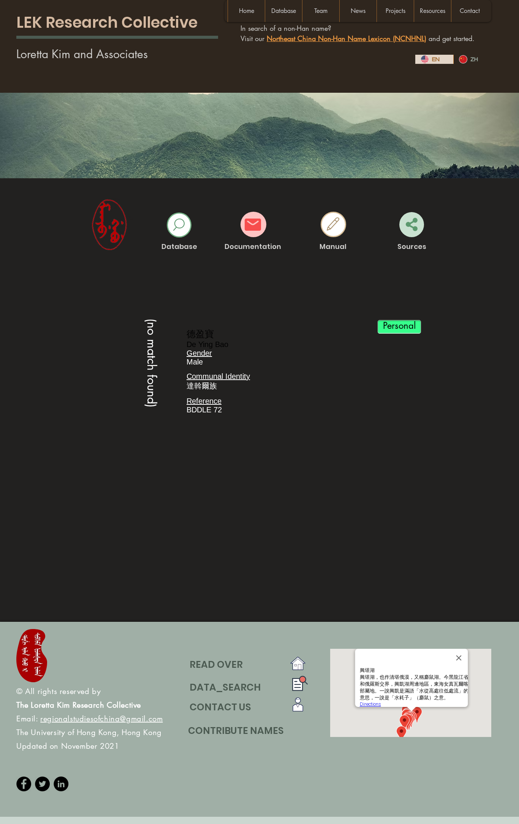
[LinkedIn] (61, 783)
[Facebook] (23, 783)
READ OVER (216, 664)
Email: (89, 719)
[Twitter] (42, 783)
